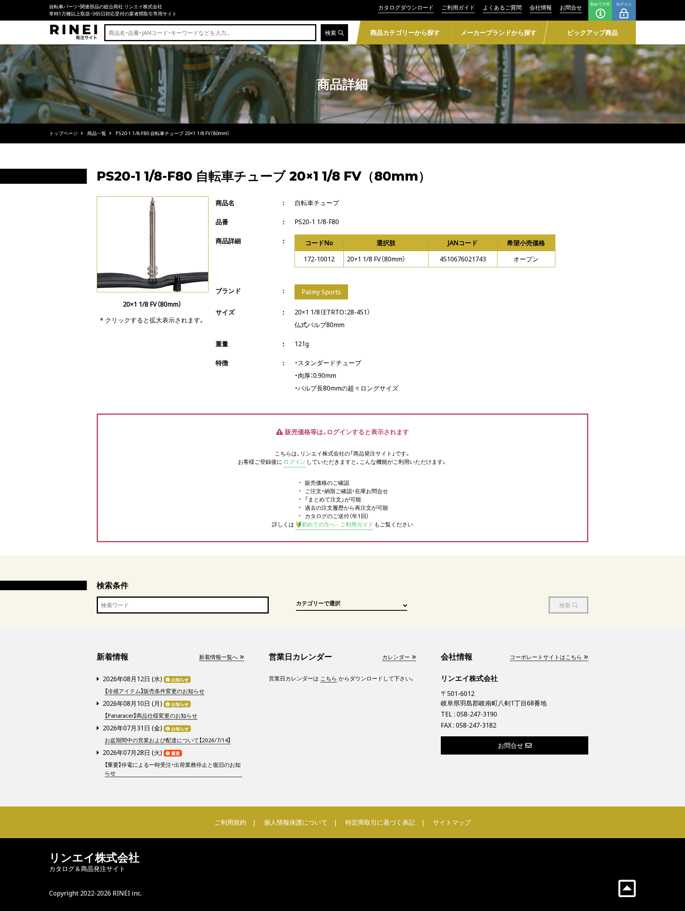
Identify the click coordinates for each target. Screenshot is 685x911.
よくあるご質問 (502, 7)
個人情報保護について (295, 822)
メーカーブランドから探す (499, 32)
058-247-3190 (477, 714)
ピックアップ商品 (592, 32)
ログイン (624, 4)
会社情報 (541, 7)
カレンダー (396, 657)
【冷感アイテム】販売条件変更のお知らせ (155, 691)
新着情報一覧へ (218, 657)
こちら (328, 678)
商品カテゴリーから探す (405, 32)
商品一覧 (96, 133)
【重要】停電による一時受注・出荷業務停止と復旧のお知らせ (173, 769)
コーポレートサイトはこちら (546, 657)
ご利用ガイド (458, 7)
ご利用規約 (230, 822)
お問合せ (571, 7)
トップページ (63, 133)
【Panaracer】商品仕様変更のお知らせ (151, 715)
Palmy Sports (321, 292)
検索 (330, 32)
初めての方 (600, 4)
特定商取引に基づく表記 (380, 822)
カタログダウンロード (406, 7)
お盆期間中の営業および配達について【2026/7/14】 (168, 740)
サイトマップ (452, 822)
